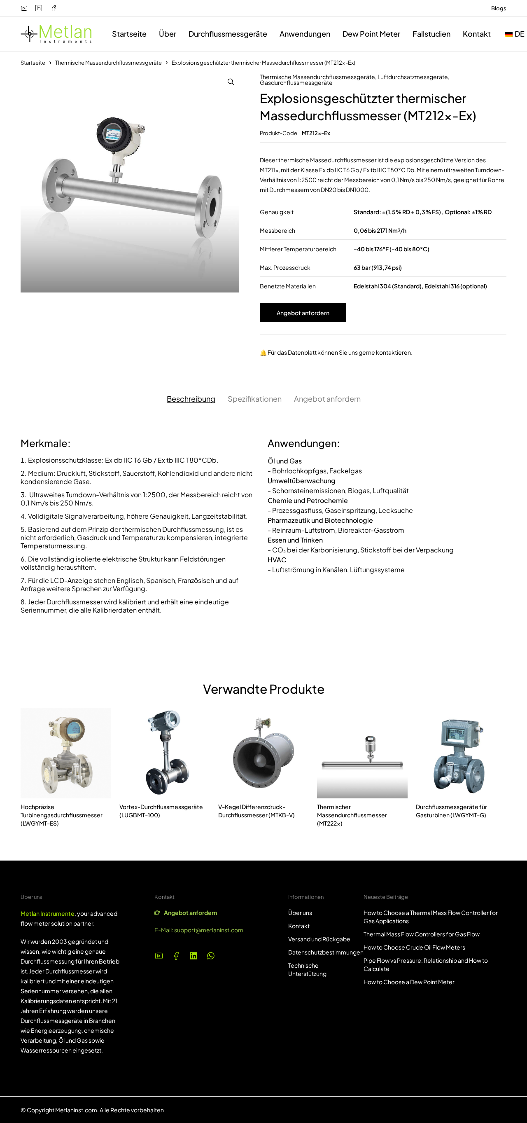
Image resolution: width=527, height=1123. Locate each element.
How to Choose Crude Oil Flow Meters (414, 947)
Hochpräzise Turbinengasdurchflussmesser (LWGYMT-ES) (62, 815)
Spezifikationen (255, 398)
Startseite (33, 62)
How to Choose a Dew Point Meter (409, 981)
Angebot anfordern (303, 312)
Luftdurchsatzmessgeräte (413, 77)
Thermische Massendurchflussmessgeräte (108, 62)
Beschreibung (191, 398)
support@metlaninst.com (208, 929)
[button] (231, 82)
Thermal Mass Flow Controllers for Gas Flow (422, 934)
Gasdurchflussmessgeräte (296, 82)
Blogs (498, 8)
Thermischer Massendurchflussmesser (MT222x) (352, 815)
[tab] (191, 398)
